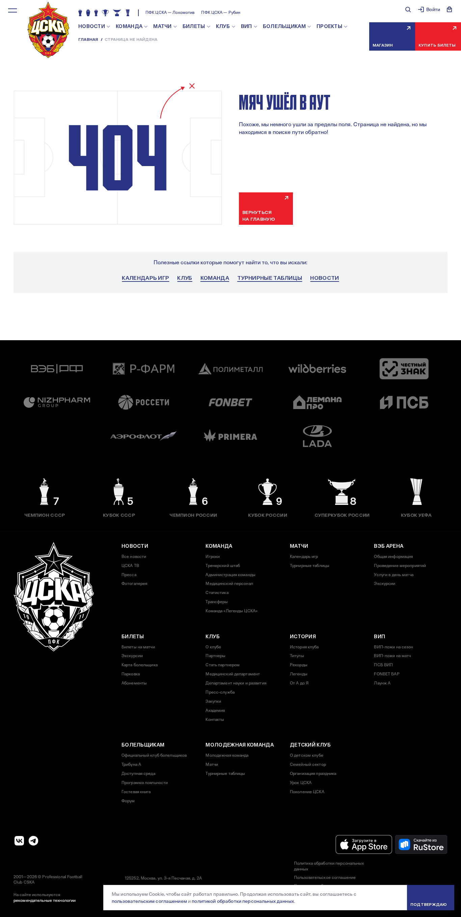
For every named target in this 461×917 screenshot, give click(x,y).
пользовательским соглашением (149, 901)
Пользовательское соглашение (325, 877)
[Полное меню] (12, 10)
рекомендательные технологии (44, 900)
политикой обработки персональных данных (243, 901)
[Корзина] (449, 9)
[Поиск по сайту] (408, 9)
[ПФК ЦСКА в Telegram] (33, 840)
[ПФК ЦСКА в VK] (19, 840)
